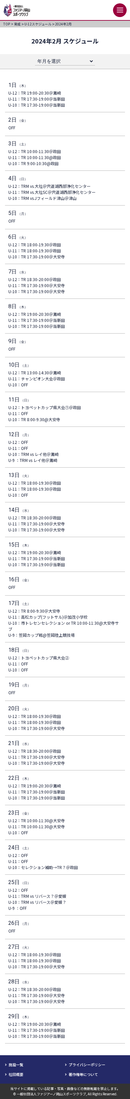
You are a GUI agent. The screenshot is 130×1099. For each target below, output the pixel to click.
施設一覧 (16, 1064)
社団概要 (16, 1074)
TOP (8, 24)
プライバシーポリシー (87, 1064)
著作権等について (83, 1074)
